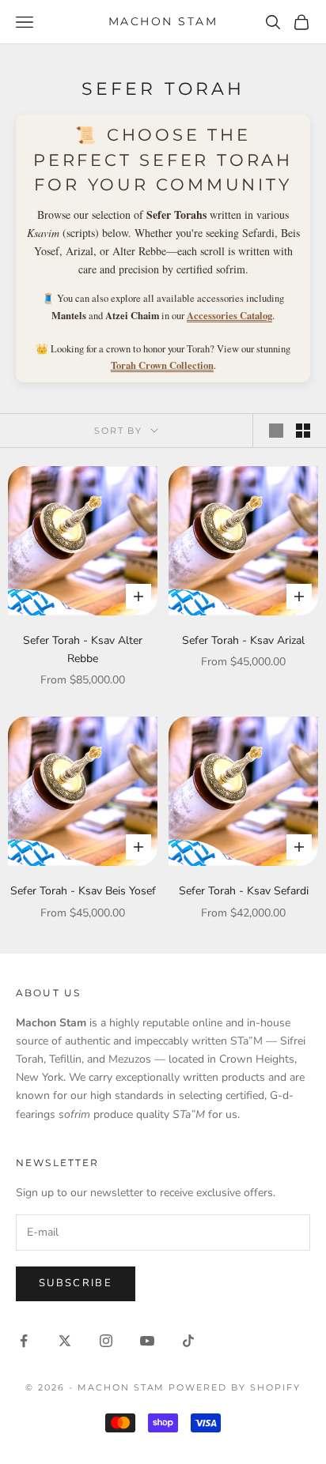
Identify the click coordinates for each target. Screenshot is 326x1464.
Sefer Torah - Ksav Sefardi (244, 890)
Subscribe (75, 1283)
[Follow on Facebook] (24, 1341)
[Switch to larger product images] (276, 430)
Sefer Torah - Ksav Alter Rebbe (82, 649)
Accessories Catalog (229, 315)
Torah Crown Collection (162, 365)
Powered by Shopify (235, 1387)
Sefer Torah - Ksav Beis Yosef (83, 890)
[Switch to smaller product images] (303, 430)
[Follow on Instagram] (106, 1341)
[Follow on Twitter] (65, 1341)
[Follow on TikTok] (188, 1341)
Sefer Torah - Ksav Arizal (243, 640)
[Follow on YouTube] (147, 1341)
